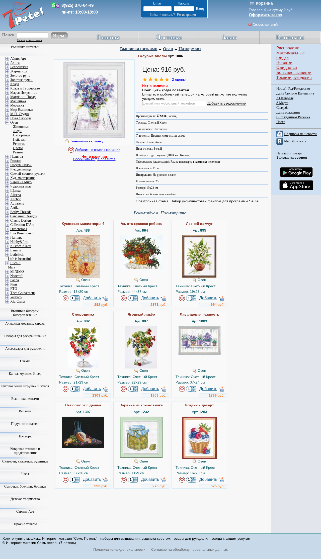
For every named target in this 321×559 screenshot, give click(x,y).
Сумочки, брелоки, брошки (25, 486)
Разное (18, 152)
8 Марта (282, 103)
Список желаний (265, 24)
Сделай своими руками (27, 173)
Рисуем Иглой (21, 165)
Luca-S (15, 263)
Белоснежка (19, 67)
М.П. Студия (19, 114)
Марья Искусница (23, 93)
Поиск (8, 34)
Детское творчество (25, 499)
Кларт (14, 84)
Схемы (25, 361)
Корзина (264, 3)
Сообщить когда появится (94, 159)
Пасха (280, 122)
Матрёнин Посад (23, 97)
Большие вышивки (293, 72)
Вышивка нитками (138, 48)
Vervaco (16, 297)
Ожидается (286, 67)
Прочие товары (25, 524)
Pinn (13, 284)
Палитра (16, 156)
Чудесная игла (20, 186)
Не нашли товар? (289, 153)
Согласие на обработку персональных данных (189, 549)
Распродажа (287, 48)
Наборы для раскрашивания (25, 336)
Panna (14, 280)
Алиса (15, 63)
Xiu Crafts (17, 301)
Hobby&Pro (19, 242)
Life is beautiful (19, 259)
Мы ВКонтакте (295, 141)
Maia (11, 267)
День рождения (288, 112)
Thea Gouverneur (22, 293)
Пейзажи (20, 139)
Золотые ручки (21, 80)
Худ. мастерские (22, 178)
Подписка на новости (300, 134)
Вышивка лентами (25, 399)
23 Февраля (284, 98)
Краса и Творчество (25, 88)
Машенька (18, 101)
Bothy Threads (20, 212)
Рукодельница (20, 169)
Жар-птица (18, 71)
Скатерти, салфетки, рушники (25, 461)
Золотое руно (20, 75)
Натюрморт (190, 48)
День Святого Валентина (295, 93)
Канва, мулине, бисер (25, 374)
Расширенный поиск (29, 40)
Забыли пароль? (162, 15)
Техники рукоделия (294, 77)
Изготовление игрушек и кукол (25, 386)
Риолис (15, 161)
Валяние (25, 411)
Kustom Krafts (20, 246)
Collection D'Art (22, 225)
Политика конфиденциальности (119, 549)
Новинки (284, 62)
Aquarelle (17, 203)
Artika (14, 208)
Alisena (15, 195)
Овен (168, 48)
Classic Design (20, 220)
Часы (25, 474)
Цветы (18, 148)
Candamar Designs (23, 216)
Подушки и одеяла (25, 424)
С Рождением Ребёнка (293, 117)
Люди (17, 131)
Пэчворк (25, 436)
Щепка (15, 191)
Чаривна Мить (21, 182)
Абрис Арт (18, 58)
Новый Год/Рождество (293, 88)
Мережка (17, 105)
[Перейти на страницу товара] (83, 237)
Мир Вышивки (21, 110)
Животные (21, 127)
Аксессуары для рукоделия (25, 348)
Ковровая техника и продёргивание (25, 451)
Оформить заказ (265, 15)
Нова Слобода (20, 118)
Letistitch (17, 254)
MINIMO (17, 271)
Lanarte (15, 250)
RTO (13, 289)
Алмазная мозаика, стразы (25, 323)
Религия (19, 144)
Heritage (16, 237)
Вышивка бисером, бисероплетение (25, 313)
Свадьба (282, 108)
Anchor (15, 199)
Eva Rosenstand (21, 233)
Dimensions (18, 229)
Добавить (92, 298)
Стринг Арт (25, 511)
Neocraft (16, 276)
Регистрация (186, 15)
